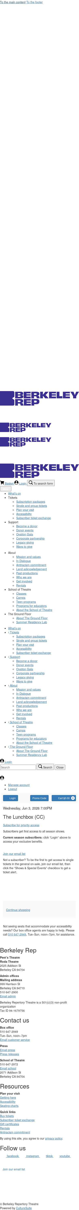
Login (13, 798)
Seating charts (9, 1106)
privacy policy (53, 1138)
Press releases (9, 1054)
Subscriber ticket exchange (17, 1120)
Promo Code (39, 798)
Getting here (8, 1097)
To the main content (13, 2)
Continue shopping (18, 910)
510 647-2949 (17, 934)
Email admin (8, 996)
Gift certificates (9, 1124)
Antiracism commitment (15, 1132)
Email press (7, 1050)
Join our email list (14, 854)
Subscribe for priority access (21, 825)
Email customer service (15, 1040)
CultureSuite (24, 1208)
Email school (8, 1068)
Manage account (19, 785)
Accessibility (7, 1102)
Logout (12, 789)
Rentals (5, 1128)
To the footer (34, 2)
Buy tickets (7, 1116)
